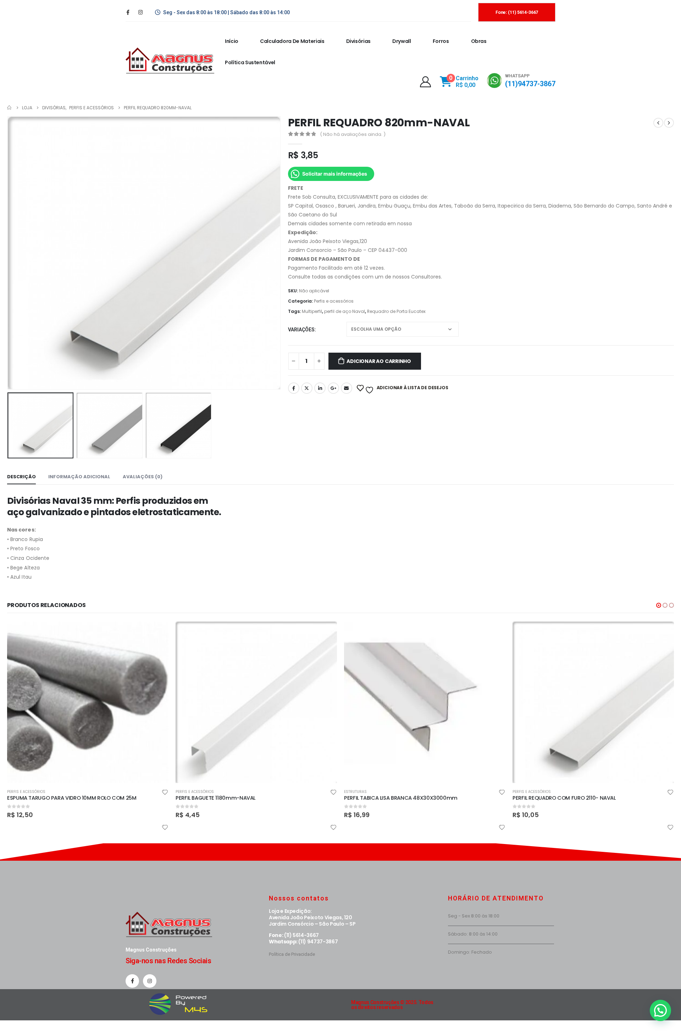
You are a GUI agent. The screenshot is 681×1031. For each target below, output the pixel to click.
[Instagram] (140, 12)
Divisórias (358, 41)
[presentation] (9, 253)
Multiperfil (312, 311)
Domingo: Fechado (470, 952)
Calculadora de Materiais (292, 41)
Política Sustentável (250, 62)
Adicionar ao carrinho (379, 361)
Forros (441, 41)
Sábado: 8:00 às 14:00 (473, 934)
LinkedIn (320, 388)
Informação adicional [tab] (79, 476)
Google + (333, 388)
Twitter (306, 388)
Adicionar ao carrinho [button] (156, 633)
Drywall (401, 41)
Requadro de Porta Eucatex (396, 311)
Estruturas (355, 791)
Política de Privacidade (292, 954)
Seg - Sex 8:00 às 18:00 (473, 916)
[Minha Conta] (425, 81)
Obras (479, 41)
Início (231, 41)
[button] (658, 605)
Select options (493, 633)
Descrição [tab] (21, 476)
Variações (301, 329)
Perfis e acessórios (334, 301)
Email (346, 388)
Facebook (293, 388)
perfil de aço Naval (344, 311)
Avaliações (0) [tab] (142, 476)
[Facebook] (128, 12)
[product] (87, 702)
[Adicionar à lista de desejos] (164, 793)
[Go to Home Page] (9, 107)
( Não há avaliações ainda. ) (353, 134)
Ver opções (325, 633)
